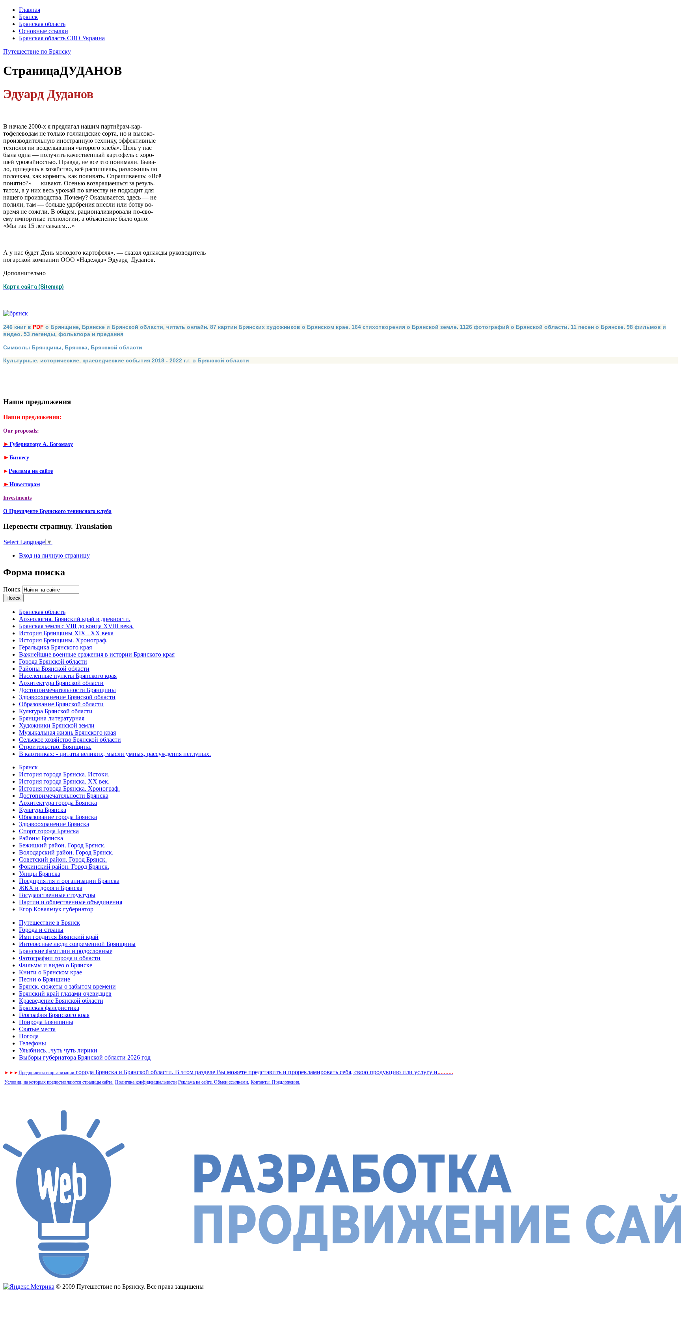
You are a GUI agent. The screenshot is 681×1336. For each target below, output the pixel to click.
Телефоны (32, 1043)
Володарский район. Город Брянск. (66, 852)
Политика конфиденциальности (146, 1082)
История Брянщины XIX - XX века (66, 633)
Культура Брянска (42, 809)
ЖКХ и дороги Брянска (50, 887)
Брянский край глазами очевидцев (65, 993)
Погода (29, 1036)
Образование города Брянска (58, 817)
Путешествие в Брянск (49, 922)
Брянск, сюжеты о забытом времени (67, 986)
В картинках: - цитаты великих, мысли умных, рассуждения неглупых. (115, 753)
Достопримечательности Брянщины (67, 690)
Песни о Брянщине (44, 979)
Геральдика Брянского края (55, 647)
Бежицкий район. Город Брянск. (62, 845)
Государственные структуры (57, 895)
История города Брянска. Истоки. (64, 774)
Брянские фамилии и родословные (65, 951)
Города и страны (41, 929)
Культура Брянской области (56, 711)
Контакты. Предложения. (275, 1082)
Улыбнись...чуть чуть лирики (58, 1050)
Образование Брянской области (61, 704)
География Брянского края (54, 1014)
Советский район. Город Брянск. (63, 859)
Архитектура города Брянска (58, 802)
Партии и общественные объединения (70, 902)
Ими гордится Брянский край (59, 936)
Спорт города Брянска (49, 831)
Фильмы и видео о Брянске (55, 965)
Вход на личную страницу (54, 555)
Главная (29, 9)
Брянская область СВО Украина (62, 38)
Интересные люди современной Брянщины (77, 943)
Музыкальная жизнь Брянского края (67, 732)
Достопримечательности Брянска (63, 795)
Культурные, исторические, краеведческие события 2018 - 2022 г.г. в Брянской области (126, 360)
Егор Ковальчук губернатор (56, 909)
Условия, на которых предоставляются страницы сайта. (59, 1082)
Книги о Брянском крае (50, 972)
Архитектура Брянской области (61, 682)
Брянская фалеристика (49, 1007)
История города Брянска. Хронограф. (69, 788)
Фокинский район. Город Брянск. (64, 866)
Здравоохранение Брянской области (67, 697)
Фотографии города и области (59, 958)
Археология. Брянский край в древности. (74, 619)
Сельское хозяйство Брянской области (70, 739)
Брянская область (42, 24)
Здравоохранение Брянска (54, 824)
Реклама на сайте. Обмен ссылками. (213, 1082)
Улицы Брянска (39, 873)
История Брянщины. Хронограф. (63, 640)
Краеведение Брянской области (61, 1000)
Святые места (37, 1029)
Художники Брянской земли (57, 725)
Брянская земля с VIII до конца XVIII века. (76, 626)
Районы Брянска (41, 838)
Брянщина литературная (51, 718)
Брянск (28, 16)
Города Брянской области (53, 661)
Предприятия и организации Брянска (69, 880)
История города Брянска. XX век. (64, 781)
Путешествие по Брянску (37, 51)
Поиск (12, 589)
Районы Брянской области (54, 668)
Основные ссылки (43, 31)
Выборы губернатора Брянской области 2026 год (85, 1057)
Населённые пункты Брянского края (68, 675)
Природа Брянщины (46, 1022)
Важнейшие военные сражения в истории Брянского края (97, 654)
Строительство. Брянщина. (55, 746)
